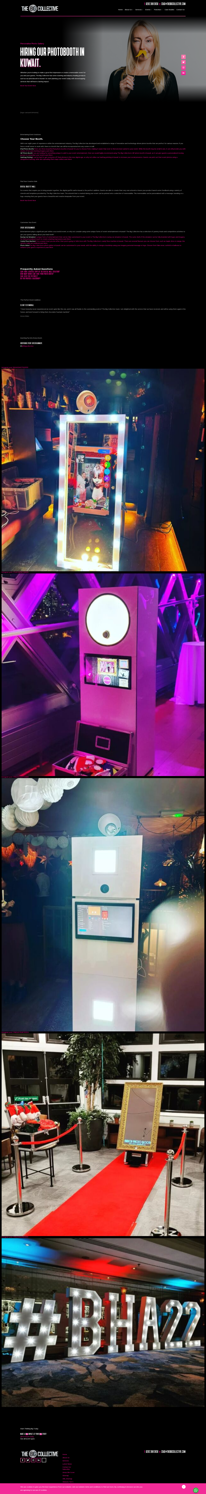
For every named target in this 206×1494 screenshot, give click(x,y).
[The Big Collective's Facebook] (183, 57)
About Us (128, 10)
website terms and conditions (89, 1487)
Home (120, 10)
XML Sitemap (67, 1479)
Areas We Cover (69, 1472)
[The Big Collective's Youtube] (44, 1460)
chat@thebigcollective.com (173, 3)
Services (138, 10)
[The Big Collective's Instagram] (183, 67)
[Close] (184, 1487)
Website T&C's (68, 1482)
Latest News (67, 1464)
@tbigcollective (27, 346)
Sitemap (66, 1475)
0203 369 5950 (152, 3)
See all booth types (27, 1439)
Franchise (157, 10)
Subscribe (66, 1469)
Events (147, 10)
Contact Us (180, 10)
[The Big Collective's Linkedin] (183, 73)
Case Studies (169, 10)
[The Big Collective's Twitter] (183, 62)
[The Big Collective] (39, 8)
